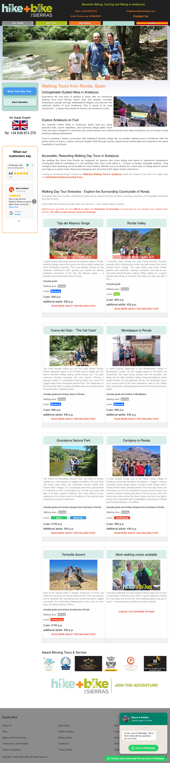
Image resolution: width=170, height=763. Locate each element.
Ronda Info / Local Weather (15, 743)
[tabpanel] (85, 53)
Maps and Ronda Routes (14, 737)
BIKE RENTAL (85, 23)
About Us (7, 725)
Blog (5, 731)
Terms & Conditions (12, 749)
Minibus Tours (65, 737)
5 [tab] (164, 77)
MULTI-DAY (51, 23)
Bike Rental (63, 725)
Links (116, 731)
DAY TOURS (17, 23)
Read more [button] (13, 207)
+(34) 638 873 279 (88, 11)
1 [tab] (155, 77)
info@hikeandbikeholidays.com (140, 11)
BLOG (152, 23)
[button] (5, 201)
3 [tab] (160, 77)
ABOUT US (119, 23)
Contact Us (140, 16)
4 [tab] (162, 77)
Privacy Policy (65, 749)
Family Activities (66, 731)
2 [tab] (158, 77)
